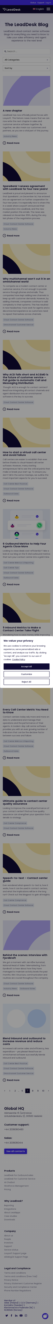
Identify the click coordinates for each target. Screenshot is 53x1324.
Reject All (26, 681)
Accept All (26, 666)
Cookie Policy (18, 659)
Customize (26, 674)
